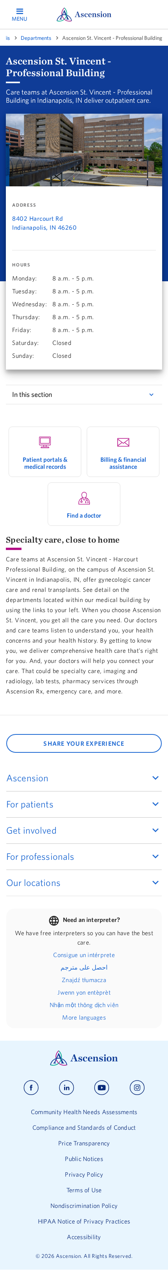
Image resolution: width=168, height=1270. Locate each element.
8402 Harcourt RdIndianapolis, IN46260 (44, 222)
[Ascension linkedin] (66, 1087)
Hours (21, 265)
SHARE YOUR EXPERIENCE (83, 743)
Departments (36, 37)
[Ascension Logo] (84, 1063)
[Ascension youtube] (101, 1087)
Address (24, 205)
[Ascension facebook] (31, 1087)
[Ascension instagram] (137, 1087)
